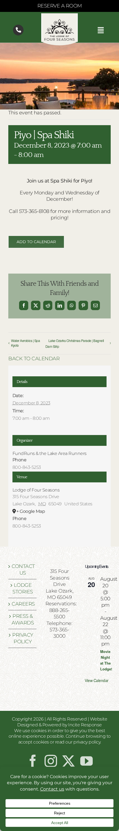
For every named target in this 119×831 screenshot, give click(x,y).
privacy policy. (87, 742)
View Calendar (96, 680)
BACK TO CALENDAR (34, 359)
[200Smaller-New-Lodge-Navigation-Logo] (59, 16)
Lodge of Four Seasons (36, 490)
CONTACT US (23, 569)
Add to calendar (36, 242)
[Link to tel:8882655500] (18, 30)
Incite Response (85, 724)
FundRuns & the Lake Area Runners (49, 453)
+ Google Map (30, 511)
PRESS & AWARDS (23, 619)
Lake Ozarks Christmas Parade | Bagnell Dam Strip (74, 343)
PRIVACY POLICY (22, 638)
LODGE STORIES (22, 588)
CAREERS (23, 604)
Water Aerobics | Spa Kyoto (25, 343)
